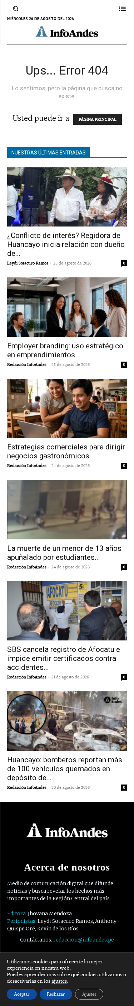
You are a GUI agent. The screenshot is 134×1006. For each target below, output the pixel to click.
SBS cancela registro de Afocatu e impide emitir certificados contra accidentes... (63, 658)
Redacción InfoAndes (26, 364)
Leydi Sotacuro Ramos (27, 263)
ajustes (59, 981)
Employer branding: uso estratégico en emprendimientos (65, 350)
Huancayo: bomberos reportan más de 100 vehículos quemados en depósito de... (64, 768)
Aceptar (22, 994)
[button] (15, 8)
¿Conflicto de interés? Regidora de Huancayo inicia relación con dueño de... (66, 244)
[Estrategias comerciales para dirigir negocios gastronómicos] (67, 408)
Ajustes (89, 994)
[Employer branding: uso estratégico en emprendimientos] (67, 307)
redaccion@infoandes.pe (83, 939)
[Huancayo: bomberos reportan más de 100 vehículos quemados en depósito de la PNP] (67, 720)
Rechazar (56, 994)
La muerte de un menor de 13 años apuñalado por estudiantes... (64, 553)
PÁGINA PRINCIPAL (97, 119)
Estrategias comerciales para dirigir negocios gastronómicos (66, 451)
